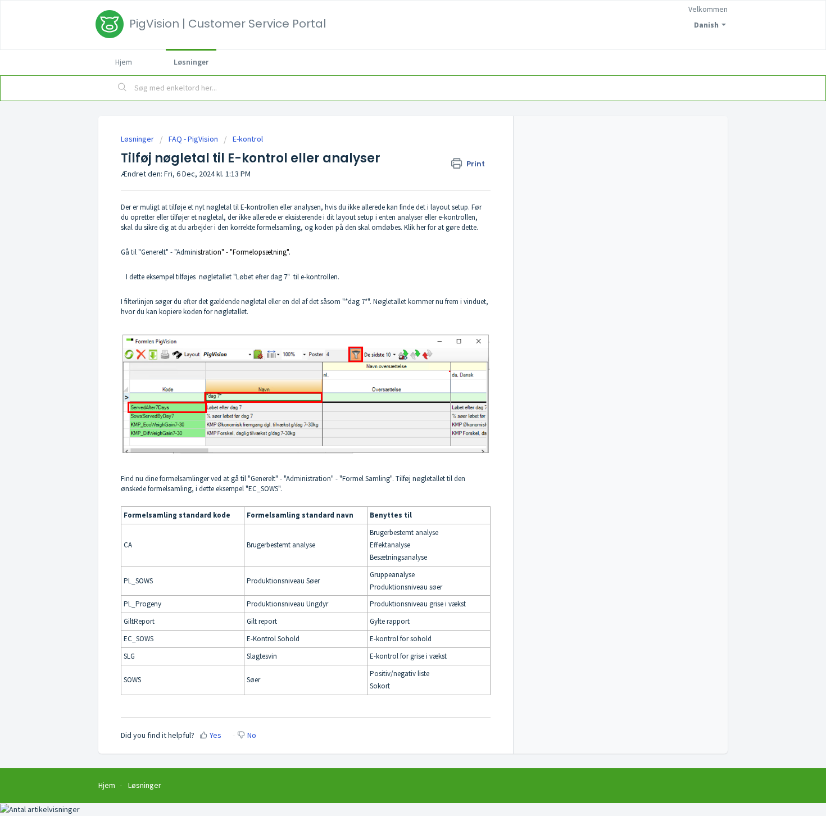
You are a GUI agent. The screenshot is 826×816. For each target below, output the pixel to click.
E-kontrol (248, 139)
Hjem (123, 62)
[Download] (392, 264)
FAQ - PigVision (193, 139)
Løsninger (191, 62)
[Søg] (122, 88)
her (421, 227)
